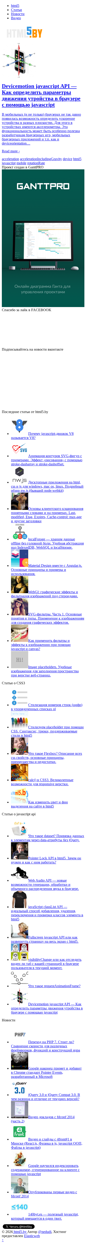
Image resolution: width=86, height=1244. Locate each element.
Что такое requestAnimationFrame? (54, 986)
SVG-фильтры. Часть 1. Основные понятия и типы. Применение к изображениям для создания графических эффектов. (47, 618)
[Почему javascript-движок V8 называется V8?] (19, 434)
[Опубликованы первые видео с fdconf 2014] (19, 1192)
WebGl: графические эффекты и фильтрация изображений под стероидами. (44, 594)
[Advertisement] (36, 380)
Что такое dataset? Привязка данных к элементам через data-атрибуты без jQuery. (47, 838)
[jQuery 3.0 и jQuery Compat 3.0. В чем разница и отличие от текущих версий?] (19, 1095)
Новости (18, 14)
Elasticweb (32, 1236)
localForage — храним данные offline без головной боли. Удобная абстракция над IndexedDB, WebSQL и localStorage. (47, 543)
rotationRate (36, 163)
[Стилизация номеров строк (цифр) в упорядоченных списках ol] (19, 705)
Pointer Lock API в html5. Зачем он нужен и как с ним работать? (46, 860)
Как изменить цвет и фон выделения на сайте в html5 (39, 804)
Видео (16, 18)
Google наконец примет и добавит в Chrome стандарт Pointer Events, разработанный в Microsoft (46, 1072)
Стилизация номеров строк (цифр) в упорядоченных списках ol (46, 707)
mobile (21, 163)
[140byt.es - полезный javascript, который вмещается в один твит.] (19, 1214)
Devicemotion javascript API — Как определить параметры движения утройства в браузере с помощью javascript (47, 1008)
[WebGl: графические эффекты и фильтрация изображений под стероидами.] (19, 592)
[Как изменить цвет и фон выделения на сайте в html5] (19, 802)
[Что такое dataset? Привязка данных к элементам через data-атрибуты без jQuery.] (19, 836)
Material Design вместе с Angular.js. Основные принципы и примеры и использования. (46, 570)
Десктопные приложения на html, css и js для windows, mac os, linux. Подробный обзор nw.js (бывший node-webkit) (47, 486)
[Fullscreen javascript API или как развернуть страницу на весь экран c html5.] (19, 937)
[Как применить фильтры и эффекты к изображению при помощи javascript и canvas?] (19, 641)
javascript (9, 163)
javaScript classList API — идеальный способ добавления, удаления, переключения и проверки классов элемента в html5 (47, 913)
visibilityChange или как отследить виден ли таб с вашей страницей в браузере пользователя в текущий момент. (46, 964)
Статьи (16, 10)
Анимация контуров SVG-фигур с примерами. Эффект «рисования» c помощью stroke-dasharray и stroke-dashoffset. (46, 460)
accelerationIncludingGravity (41, 159)
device (67, 159)
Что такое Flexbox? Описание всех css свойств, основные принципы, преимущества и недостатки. (46, 758)
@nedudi (44, 1232)
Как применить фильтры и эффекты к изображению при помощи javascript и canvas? (41, 645)
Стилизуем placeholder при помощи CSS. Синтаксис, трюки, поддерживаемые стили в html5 (47, 731)
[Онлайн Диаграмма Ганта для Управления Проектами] (43, 238)
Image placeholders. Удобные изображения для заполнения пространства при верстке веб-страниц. (45, 671)
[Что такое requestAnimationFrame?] (19, 986)
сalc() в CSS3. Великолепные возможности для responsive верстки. (42, 782)
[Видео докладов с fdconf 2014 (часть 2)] (19, 1117)
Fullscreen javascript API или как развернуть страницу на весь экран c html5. (44, 939)
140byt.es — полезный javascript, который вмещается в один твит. (45, 1216)
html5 (15, 6)
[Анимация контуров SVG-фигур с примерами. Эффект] (19, 456)
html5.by (20, 1232)
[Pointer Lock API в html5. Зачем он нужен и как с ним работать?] (19, 858)
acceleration (10, 159)
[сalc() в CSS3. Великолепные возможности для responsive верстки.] (19, 780)
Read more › (11, 151)
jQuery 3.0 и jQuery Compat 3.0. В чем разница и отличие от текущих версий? (45, 1097)
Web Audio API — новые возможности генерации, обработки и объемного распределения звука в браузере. (45, 884)
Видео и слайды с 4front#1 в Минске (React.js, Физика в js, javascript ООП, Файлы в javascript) (46, 1143)
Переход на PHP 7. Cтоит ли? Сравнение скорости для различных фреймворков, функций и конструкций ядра (45, 1046)
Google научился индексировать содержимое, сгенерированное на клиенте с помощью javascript (45, 1170)
